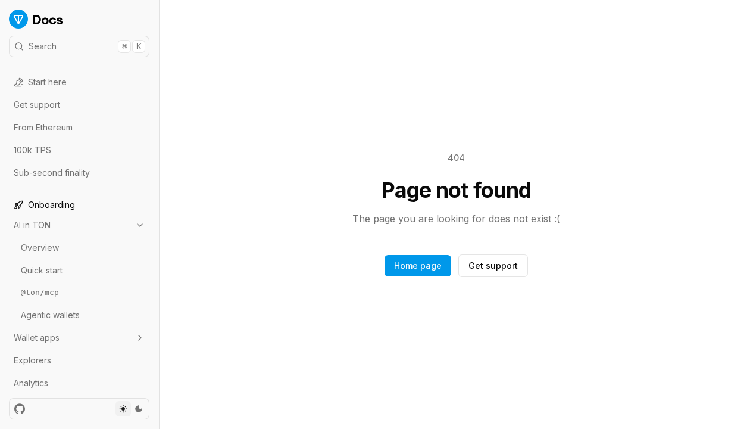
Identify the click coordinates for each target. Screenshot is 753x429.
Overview (40, 248)
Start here (47, 82)
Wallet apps (37, 337)
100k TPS (32, 150)
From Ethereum (43, 127)
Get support (37, 105)
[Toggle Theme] (131, 408)
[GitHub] (20, 409)
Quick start (42, 270)
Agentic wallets (50, 315)
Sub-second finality (52, 172)
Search (85, 46)
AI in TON (32, 225)
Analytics (31, 383)
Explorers (32, 360)
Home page (418, 265)
